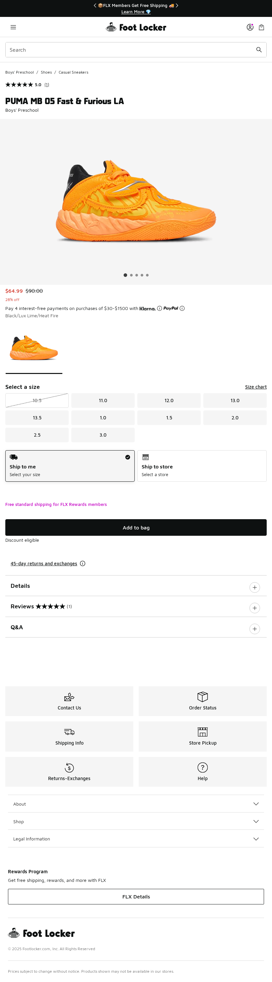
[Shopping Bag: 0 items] (261, 27)
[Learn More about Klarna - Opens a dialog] (160, 308)
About (19, 804)
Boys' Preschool (19, 72)
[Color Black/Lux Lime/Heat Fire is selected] (34, 348)
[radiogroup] (136, 466)
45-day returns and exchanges (44, 563)
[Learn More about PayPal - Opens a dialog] (182, 308)
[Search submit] (259, 49)
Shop (18, 821)
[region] (136, 8)
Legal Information (31, 838)
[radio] (70, 466)
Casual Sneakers (73, 72)
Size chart (256, 387)
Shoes (46, 72)
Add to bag (136, 527)
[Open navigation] (13, 27)
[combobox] (136, 49)
